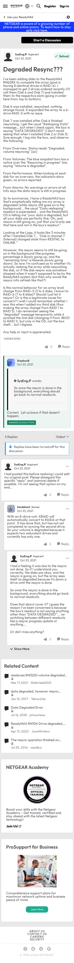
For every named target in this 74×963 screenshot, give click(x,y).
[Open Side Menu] (5, 6)
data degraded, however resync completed (34, 691)
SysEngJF (21, 54)
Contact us (37, 934)
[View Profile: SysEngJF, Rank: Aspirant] (8, 56)
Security (37, 939)
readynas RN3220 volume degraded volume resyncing (38, 675)
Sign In (64, 6)
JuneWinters (41, 731)
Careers (37, 936)
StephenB (23, 360)
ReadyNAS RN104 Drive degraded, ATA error (37, 723)
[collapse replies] (37, 461)
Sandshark (23, 507)
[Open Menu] (68, 17)
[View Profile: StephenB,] (11, 363)
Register (50, 6)
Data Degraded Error (27, 707)
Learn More (37, 909)
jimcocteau (37, 714)
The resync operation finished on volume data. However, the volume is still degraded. (38, 740)
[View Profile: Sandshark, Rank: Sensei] (11, 509)
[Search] (38, 6)
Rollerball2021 (41, 682)
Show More (22, 649)
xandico (36, 747)
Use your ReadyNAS (20, 17)
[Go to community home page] (17, 6)
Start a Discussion (47, 40)
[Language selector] (29, 6)
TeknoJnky (38, 698)
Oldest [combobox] (62, 436)
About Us (37, 931)
